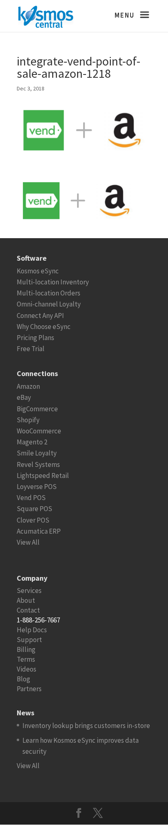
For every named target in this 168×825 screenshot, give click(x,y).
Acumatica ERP (39, 531)
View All (28, 542)
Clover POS (33, 520)
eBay (24, 397)
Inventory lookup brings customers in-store (86, 725)
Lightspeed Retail (43, 475)
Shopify (28, 419)
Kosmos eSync (38, 270)
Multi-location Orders (48, 293)
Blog (23, 678)
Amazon (28, 386)
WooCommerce (39, 430)
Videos (26, 669)
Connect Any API (40, 315)
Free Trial (30, 348)
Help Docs (32, 629)
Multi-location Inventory (53, 281)
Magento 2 (32, 441)
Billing (26, 649)
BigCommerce (37, 408)
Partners (29, 688)
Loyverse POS (37, 486)
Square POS (34, 508)
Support (29, 639)
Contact (28, 610)
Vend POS (31, 497)
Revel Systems (38, 464)
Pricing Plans (35, 337)
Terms (26, 659)
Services (29, 590)
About (26, 600)
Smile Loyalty (37, 453)
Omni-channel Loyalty (49, 304)
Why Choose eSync (44, 326)
